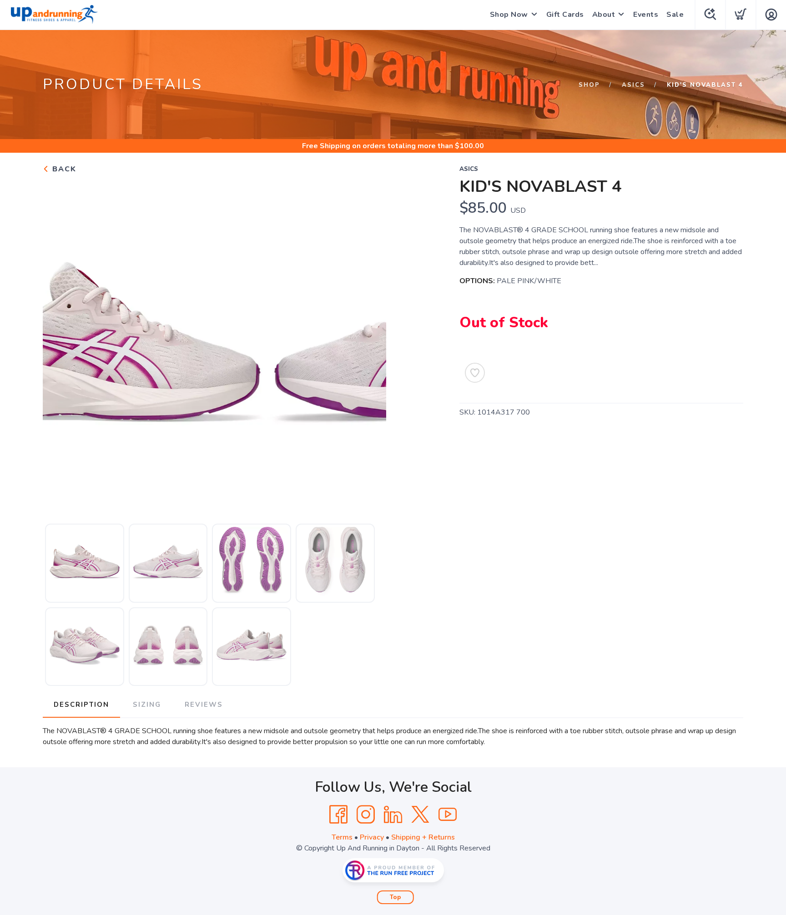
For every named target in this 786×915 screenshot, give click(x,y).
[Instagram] (365, 814)
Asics (633, 85)
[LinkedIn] (393, 814)
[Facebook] (338, 814)
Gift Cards (565, 15)
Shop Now (509, 15)
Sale (675, 15)
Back (63, 169)
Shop (589, 85)
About (603, 15)
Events (645, 15)
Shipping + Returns (423, 837)
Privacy (372, 837)
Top (395, 897)
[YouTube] (447, 814)
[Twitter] (420, 814)
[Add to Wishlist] (475, 373)
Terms (342, 837)
